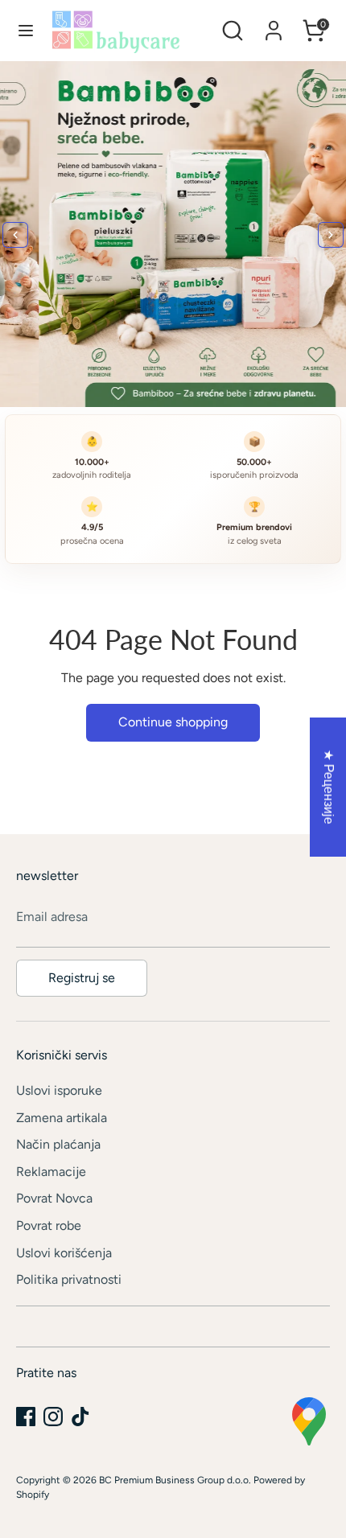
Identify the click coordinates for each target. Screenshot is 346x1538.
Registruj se (81, 977)
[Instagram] (53, 1416)
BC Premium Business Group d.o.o (174, 1480)
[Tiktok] (80, 1416)
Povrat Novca (54, 1198)
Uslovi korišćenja (64, 1252)
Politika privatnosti (69, 1279)
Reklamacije (51, 1171)
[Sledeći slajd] (331, 235)
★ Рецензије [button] (328, 787)
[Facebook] (25, 1416)
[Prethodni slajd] (15, 235)
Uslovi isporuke (59, 1090)
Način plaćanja (58, 1144)
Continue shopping (173, 722)
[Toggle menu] (26, 30)
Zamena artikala (61, 1117)
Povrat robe (48, 1225)
